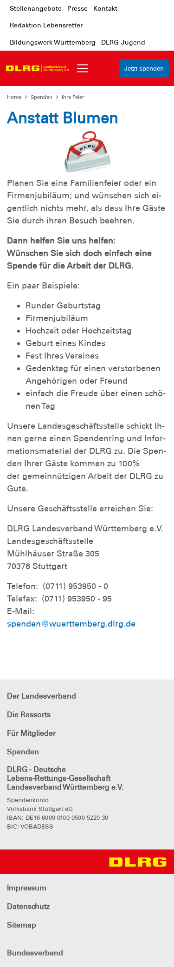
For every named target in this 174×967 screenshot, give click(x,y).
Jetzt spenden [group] (144, 68)
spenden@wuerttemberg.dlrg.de (71, 624)
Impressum (26, 887)
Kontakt (105, 8)
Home (14, 97)
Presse (77, 8)
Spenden (41, 97)
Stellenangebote (36, 8)
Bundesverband (35, 952)
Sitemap (21, 925)
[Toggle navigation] (82, 68)
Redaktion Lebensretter (46, 25)
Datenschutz (28, 906)
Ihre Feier (73, 97)
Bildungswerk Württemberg (53, 42)
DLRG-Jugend (123, 42)
